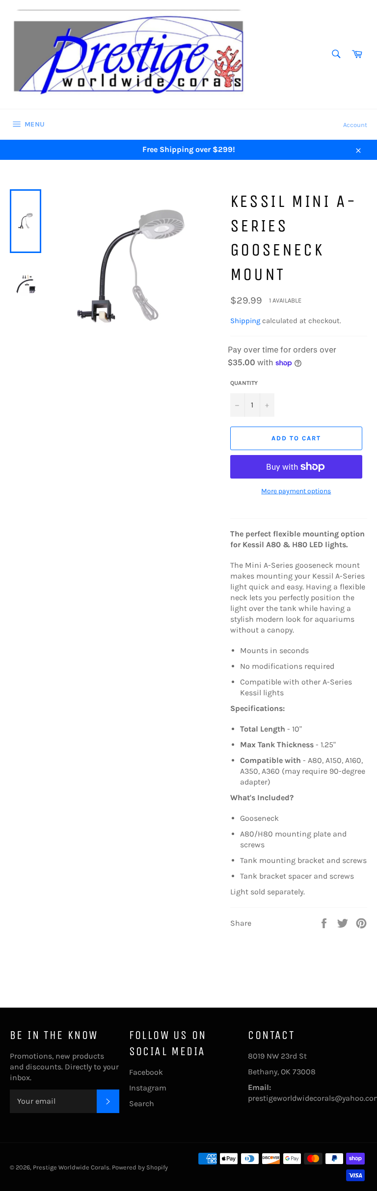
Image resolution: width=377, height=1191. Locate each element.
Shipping (245, 320)
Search (141, 1103)
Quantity (244, 383)
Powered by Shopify (140, 1167)
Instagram (147, 1087)
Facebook (146, 1072)
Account (355, 124)
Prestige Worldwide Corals (71, 1167)
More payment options (296, 491)
